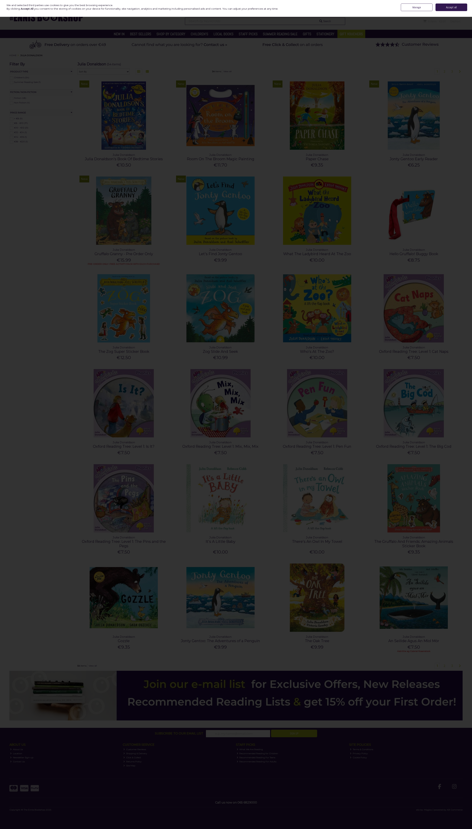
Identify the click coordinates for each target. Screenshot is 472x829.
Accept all (451, 7)
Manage (416, 7)
